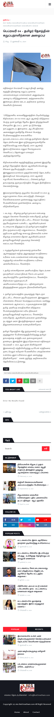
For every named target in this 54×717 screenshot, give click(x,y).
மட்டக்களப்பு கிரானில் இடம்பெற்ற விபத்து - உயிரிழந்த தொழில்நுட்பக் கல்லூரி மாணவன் (34, 556)
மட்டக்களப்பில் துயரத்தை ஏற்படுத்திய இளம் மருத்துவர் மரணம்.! (31, 604)
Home (17, 712)
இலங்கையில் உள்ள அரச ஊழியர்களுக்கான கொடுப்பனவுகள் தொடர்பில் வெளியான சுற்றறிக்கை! (34, 639)
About (26, 712)
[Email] (33, 380)
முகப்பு (6, 20)
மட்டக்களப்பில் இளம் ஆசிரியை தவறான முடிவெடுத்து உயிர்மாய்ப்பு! (34, 541)
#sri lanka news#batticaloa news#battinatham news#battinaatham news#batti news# (23, 24)
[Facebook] (6, 380)
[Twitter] (13, 380)
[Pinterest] (19, 380)
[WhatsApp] (26, 380)
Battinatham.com (27, 704)
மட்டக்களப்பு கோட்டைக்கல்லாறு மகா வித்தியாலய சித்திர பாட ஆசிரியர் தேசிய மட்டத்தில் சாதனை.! (33, 572)
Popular (15, 629)
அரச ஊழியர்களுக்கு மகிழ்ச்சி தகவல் (31, 652)
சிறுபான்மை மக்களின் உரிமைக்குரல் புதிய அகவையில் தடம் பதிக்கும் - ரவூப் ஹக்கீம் (33, 498)
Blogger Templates (27, 707)
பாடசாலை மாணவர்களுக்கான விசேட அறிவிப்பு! (32, 665)
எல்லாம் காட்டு (45, 389)
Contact (36, 712)
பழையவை (44, 412)
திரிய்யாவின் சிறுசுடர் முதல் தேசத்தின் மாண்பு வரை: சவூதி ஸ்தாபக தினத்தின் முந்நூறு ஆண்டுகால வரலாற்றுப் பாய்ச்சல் (33, 468)
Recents (39, 629)
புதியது (7, 412)
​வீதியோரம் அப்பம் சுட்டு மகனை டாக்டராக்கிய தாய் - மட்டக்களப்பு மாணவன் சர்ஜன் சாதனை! (32, 589)
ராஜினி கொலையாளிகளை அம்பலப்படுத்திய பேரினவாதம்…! (33, 483)
